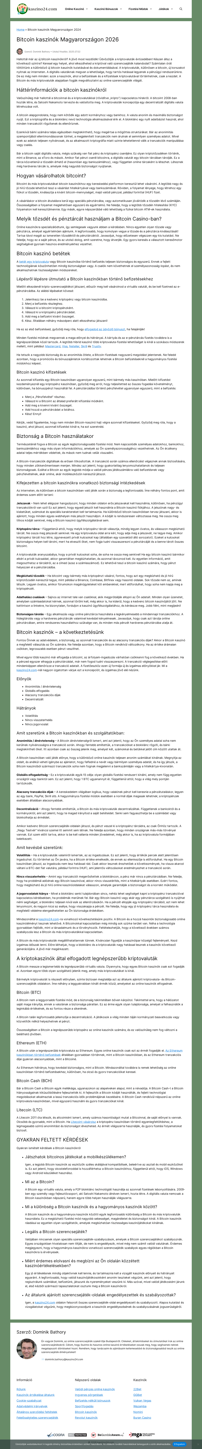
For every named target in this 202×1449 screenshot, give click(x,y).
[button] (180, 9)
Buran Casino (142, 1417)
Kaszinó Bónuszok (106, 9)
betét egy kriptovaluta (34, 261)
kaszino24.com (27, 670)
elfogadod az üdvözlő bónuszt (105, 329)
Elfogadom (179, 1444)
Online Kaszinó (74, 9)
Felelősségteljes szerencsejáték (37, 1417)
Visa (65, 346)
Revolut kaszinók (86, 1417)
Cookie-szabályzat (29, 1400)
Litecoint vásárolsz (83, 1121)
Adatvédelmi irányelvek (32, 1406)
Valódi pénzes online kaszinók (95, 1389)
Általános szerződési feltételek (37, 1412)
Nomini (138, 1412)
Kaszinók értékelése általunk (36, 1395)
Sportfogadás (84, 1406)
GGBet (137, 1395)
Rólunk (21, 1389)
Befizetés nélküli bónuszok (92, 1400)
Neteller (74, 346)
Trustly (96, 346)
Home (20, 29)
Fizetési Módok (138, 9)
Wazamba (139, 1406)
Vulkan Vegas (142, 1400)
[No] (198, 1444)
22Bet (137, 1389)
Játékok (164, 9)
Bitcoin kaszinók (86, 1412)
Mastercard (52, 346)
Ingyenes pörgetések (89, 1395)
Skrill (84, 346)
